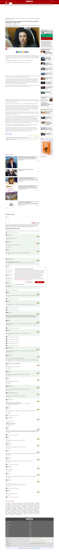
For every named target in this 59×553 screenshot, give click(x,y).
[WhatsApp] (19, 52)
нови (52, 109)
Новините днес (8, 521)
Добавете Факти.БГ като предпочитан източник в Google (39, 541)
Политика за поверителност (27, 279)
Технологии (30, 3)
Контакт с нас (8, 544)
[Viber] (25, 52)
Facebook (15, 137)
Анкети (30, 534)
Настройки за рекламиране (23, 278)
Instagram (18, 137)
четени (44, 109)
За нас (7, 539)
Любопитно (43, 3)
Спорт (36, 3)
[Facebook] (17, 52)
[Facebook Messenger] (21, 52)
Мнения (16, 3)
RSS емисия (8, 538)
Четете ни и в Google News (12, 139)
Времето (7, 534)
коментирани (48, 109)
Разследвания (19, 3)
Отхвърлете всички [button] (28, 282)
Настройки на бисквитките (19, 279)
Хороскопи (39, 3)
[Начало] (29, 1)
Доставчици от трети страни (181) (28, 274)
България (10, 3)
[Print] (27, 52)
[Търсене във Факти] (52, 1)
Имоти (26, 3)
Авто (28, 3)
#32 (9, 421)
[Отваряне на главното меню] (6, 1)
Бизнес (23, 3)
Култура (46, 3)
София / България (8, 133)
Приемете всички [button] (39, 282)
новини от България (45, 49)
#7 (9, 483)
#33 (10, 382)
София (12, 18)
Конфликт (49, 3)
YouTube (22, 137)
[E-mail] (23, 52)
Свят (13, 3)
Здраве (30, 532)
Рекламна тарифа (8, 543)
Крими (34, 3)
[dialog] (29, 276)
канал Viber (25, 137)
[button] (19, 284)
